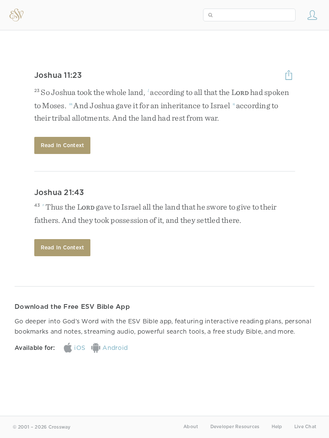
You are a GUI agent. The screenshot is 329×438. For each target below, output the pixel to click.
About (190, 426)
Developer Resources (235, 426)
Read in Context (62, 145)
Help (277, 426)
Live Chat (305, 426)
